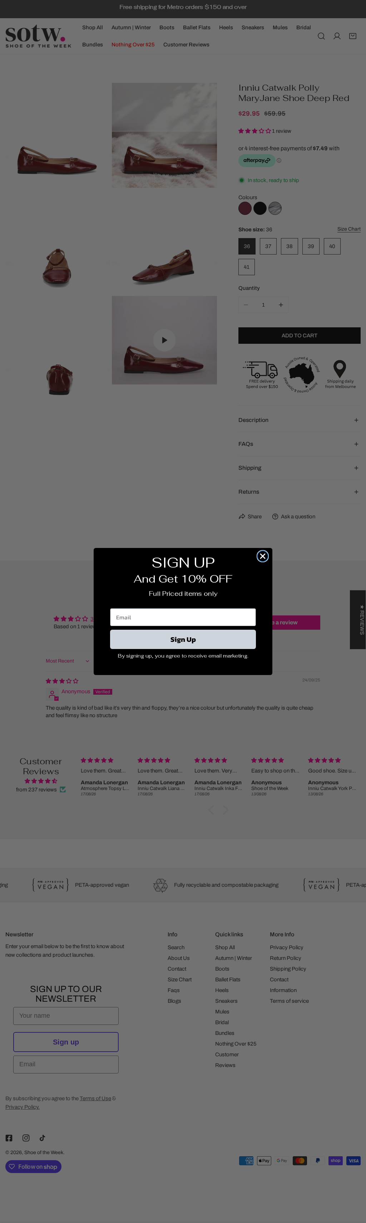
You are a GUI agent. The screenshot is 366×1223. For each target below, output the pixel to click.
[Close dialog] (262, 556)
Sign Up (183, 639)
